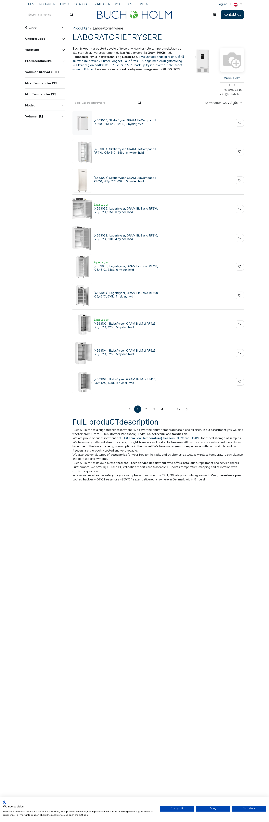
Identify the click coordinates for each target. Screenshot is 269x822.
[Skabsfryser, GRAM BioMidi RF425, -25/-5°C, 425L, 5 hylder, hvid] (82, 324)
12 (178, 409)
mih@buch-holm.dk (232, 94)
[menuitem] (30, 4)
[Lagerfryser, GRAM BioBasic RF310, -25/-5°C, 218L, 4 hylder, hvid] (82, 238)
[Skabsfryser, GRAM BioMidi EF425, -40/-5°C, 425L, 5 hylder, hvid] (82, 381)
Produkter (80, 28)
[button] (223, 102)
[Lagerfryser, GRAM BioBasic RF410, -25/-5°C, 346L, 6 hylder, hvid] (82, 266)
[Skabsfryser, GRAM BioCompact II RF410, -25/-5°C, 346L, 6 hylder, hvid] (82, 151)
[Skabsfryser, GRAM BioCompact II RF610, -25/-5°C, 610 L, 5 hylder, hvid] (82, 180)
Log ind (222, 4)
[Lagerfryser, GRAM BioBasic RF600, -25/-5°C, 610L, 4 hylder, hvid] (82, 295)
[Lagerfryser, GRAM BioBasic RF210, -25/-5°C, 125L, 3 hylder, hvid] (82, 209)
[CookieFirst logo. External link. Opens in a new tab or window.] (4, 802)
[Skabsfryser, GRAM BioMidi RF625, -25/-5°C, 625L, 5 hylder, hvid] (82, 353)
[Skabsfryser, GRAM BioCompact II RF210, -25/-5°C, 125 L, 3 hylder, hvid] (82, 123)
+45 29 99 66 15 (232, 90)
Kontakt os (232, 14)
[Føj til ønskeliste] (240, 123)
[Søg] (71, 14)
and (160, 438)
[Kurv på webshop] (214, 14)
